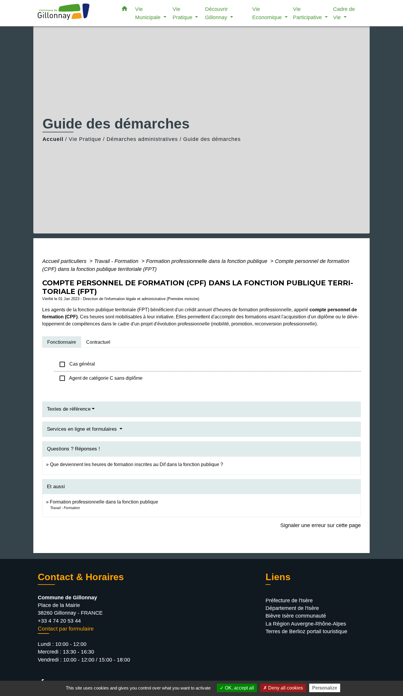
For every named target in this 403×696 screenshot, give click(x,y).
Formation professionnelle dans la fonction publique (207, 261)
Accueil (52, 139)
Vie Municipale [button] (148, 13)
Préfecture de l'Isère (289, 600)
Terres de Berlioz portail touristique (306, 631)
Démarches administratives (142, 139)
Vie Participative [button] (308, 13)
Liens (278, 577)
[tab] (61, 342)
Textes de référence (69, 409)
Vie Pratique (85, 139)
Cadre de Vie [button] (344, 13)
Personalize (324, 687)
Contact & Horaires (81, 577)
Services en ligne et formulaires (82, 429)
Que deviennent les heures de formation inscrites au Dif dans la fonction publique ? (136, 464)
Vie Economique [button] (267, 13)
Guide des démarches (212, 139)
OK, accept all (239, 687)
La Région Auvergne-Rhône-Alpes (306, 624)
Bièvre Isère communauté (296, 616)
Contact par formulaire (66, 629)
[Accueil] (75, 13)
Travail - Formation (117, 261)
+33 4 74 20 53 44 (59, 621)
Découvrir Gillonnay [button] (217, 13)
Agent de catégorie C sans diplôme (100, 378)
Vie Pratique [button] (183, 13)
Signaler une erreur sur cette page (320, 525)
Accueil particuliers (65, 261)
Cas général (77, 364)
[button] (124, 10)
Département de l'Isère (292, 608)
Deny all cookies (285, 687)
